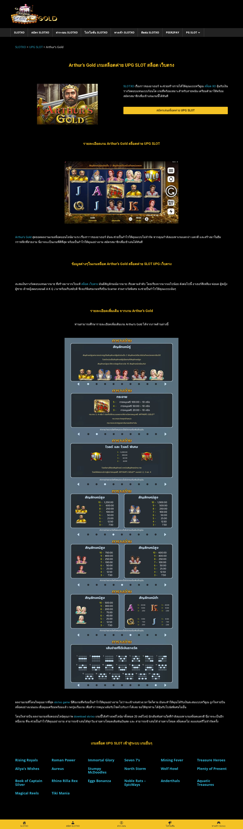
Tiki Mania (61, 793)
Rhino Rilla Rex (65, 780)
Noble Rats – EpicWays (135, 782)
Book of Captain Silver (28, 782)
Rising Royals (26, 760)
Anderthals (170, 780)
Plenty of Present (212, 768)
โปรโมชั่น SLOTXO (95, 32)
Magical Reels (27, 793)
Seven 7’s (132, 760)
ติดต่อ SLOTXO (150, 32)
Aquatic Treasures (205, 782)
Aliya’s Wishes (27, 768)
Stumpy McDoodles (97, 770)
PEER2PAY (172, 32)
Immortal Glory (101, 760)
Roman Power (63, 760)
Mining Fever (172, 760)
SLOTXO (19, 32)
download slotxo (84, 716)
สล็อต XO (210, 86)
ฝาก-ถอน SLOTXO (67, 32)
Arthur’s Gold (23, 237)
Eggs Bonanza (99, 780)
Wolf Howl (169, 768)
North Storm (135, 768)
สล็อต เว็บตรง (89, 284)
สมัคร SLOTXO (40, 32)
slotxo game (62, 702)
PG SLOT (191, 32)
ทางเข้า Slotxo (124, 32)
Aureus (58, 768)
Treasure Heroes (211, 760)
